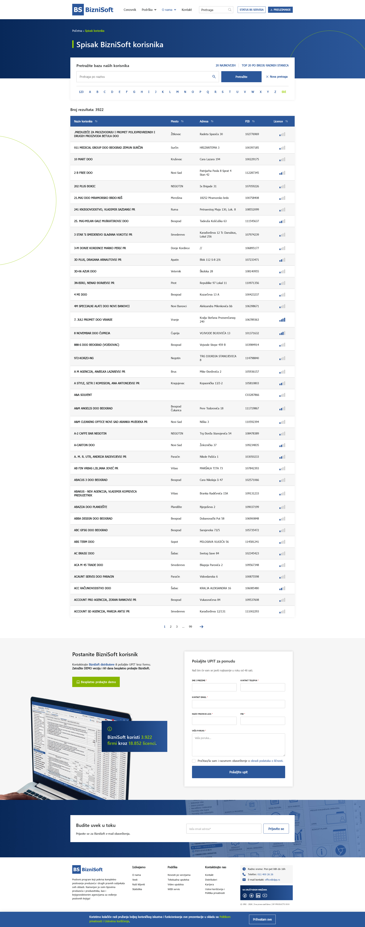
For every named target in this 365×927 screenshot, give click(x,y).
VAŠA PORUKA (199, 730)
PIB (242, 714)
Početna (77, 30)
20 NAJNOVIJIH (226, 65)
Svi (284, 91)
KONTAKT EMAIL (200, 697)
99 (190, 626)
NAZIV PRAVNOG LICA (202, 714)
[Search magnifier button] (230, 9)
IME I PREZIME (199, 680)
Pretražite (241, 76)
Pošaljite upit (238, 772)
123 (81, 91)
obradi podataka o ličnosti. (267, 760)
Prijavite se (276, 829)
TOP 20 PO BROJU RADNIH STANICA (265, 65)
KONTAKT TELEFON (249, 680)
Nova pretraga (279, 76)
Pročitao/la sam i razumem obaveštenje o (240, 760)
